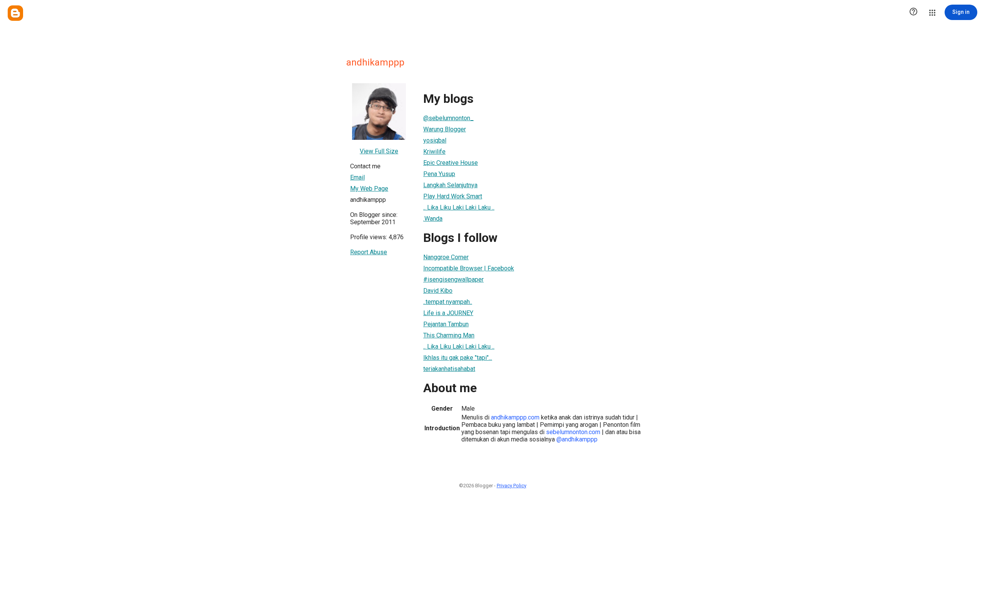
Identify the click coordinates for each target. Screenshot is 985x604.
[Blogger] (15, 13)
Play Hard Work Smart (452, 196)
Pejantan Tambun (446, 324)
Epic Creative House (450, 162)
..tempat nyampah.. (447, 301)
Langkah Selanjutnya (450, 185)
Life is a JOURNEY (448, 313)
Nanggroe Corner (446, 257)
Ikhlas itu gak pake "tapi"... (457, 357)
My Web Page (369, 188)
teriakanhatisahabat (449, 368)
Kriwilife (434, 151)
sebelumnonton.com (573, 432)
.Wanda (432, 218)
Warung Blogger (444, 129)
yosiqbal (434, 140)
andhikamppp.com (515, 417)
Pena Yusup (439, 174)
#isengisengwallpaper (453, 279)
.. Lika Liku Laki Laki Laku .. (458, 207)
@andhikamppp (577, 439)
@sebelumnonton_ (448, 118)
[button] (913, 12)
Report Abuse (368, 252)
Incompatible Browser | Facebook (468, 268)
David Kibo (437, 290)
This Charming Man (448, 335)
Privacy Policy (511, 485)
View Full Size (379, 151)
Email (357, 177)
